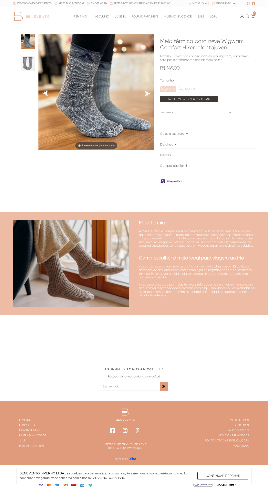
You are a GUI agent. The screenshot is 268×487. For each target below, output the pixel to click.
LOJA (213, 16)
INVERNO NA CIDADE (178, 16)
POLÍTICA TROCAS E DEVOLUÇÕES (227, 440)
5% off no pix (99, 3)
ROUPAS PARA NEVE (145, 16)
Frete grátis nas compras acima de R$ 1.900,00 (142, 3)
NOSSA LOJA (240, 445)
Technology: (121, 458)
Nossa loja (199, 3)
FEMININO (80, 16)
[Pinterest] (137, 431)
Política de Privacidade (108, 478)
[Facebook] (112, 431)
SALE (201, 16)
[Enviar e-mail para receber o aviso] (230, 112)
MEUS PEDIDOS (239, 420)
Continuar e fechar (223, 476)
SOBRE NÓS (241, 425)
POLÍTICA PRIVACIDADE (234, 435)
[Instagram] (125, 431)
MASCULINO (101, 16)
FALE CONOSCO (238, 430)
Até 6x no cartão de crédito (34, 3)
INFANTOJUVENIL (29, 430)
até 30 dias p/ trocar (71, 3)
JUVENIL (120, 16)
